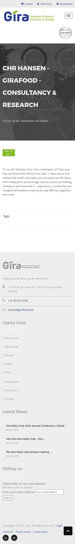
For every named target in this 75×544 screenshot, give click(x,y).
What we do (11, 346)
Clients (8, 363)
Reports (9, 355)
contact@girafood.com (21, 309)
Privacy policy (23, 531)
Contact (9, 398)
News (8, 372)
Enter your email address (18, 492)
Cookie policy (40, 531)
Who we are (11, 338)
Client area (11, 390)
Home (7, 121)
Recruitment (12, 381)
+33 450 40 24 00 (18, 300)
